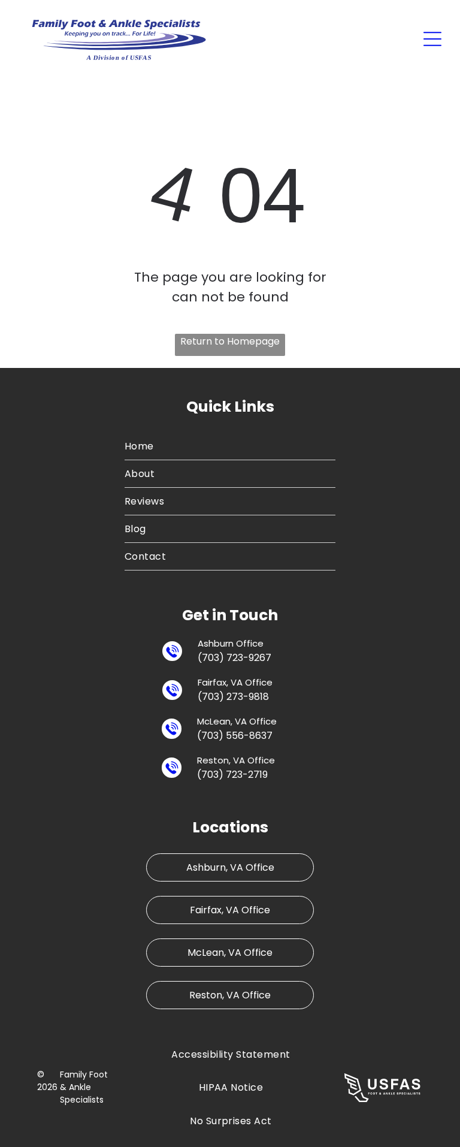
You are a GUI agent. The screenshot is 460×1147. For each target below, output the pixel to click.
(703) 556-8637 (235, 735)
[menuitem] (230, 446)
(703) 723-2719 (232, 774)
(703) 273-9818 (233, 697)
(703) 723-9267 (234, 658)
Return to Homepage (230, 341)
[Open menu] (432, 39)
